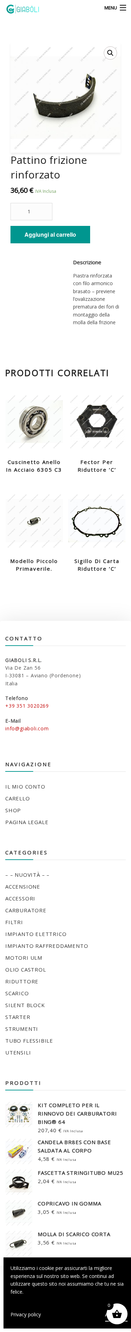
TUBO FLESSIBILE (29, 1040)
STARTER (17, 1016)
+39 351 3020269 (27, 705)
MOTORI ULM (23, 957)
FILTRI (14, 922)
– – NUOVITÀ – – (27, 874)
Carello (17, 798)
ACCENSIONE (22, 886)
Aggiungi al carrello (50, 234)
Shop (13, 810)
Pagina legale (26, 822)
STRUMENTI (21, 1028)
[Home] (18, 8)
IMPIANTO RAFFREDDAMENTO (46, 945)
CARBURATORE (25, 910)
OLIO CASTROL (25, 969)
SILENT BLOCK (25, 1005)
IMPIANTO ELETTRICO (35, 933)
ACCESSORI (20, 898)
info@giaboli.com (27, 728)
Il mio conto (25, 786)
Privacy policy (25, 1314)
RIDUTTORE (21, 981)
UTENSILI (18, 1052)
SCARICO (17, 993)
